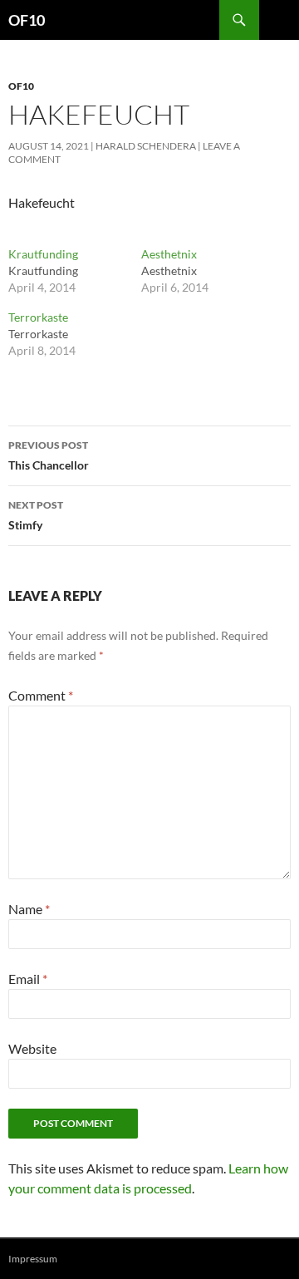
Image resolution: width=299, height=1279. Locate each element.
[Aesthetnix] (207, 271)
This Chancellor (48, 455)
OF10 (26, 20)
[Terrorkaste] (74, 334)
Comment (40, 695)
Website (32, 1048)
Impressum (32, 1258)
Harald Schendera (146, 146)
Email (27, 978)
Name (29, 909)
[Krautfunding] (74, 271)
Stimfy (35, 515)
